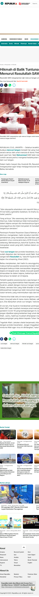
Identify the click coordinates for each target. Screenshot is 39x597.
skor (26, 39)
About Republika (5, 574)
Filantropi (24, 43)
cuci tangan (9, 252)
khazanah (34, 39)
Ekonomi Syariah (16, 39)
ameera (4, 39)
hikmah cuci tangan (27, 343)
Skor (29, 552)
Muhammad (21, 155)
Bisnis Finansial (32, 560)
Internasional (4, 560)
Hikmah (16, 43)
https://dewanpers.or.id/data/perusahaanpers (15, 587)
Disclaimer (3, 577)
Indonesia (4, 43)
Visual (16, 562)
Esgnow (2, 562)
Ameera (2, 552)
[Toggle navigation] (2, 3)
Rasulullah (14, 257)
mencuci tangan (13, 150)
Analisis (16, 557)
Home (1, 64)
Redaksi (16, 574)
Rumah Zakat (32, 43)
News (2, 557)
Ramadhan (17, 565)
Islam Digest (31, 554)
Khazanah (8, 64)
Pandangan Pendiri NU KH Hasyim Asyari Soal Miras (7, 180)
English (30, 562)
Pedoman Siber (32, 574)
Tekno (16, 560)
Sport (29, 557)
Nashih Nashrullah (22, 81)
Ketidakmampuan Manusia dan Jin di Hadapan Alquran (24, 180)
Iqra (15, 554)
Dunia (11, 43)
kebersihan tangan (6, 348)
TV (1, 565)
